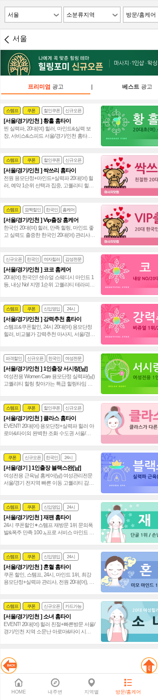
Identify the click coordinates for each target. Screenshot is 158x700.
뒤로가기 (6, 39)
